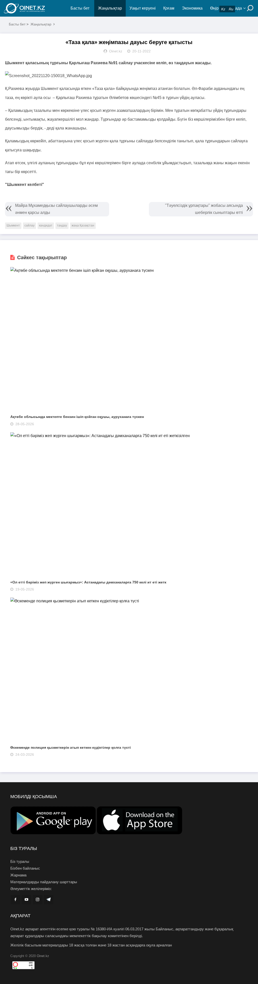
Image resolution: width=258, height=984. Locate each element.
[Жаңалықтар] (35, 8)
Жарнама (18, 875)
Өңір (214, 8)
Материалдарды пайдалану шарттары (43, 882)
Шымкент (13, 225)
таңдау (62, 225)
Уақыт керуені (143, 8)
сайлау (29, 225)
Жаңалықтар (110, 8)
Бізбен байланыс (25, 868)
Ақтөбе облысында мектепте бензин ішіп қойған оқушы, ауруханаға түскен (77, 417)
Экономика (192, 8)
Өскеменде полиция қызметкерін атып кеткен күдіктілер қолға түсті (70, 747)
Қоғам (168, 8)
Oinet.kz (43, 956)
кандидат (45, 225)
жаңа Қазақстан (83, 225)
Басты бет (80, 8)
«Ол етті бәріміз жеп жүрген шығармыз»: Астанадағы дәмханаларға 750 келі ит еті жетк (88, 582)
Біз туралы (19, 861)
